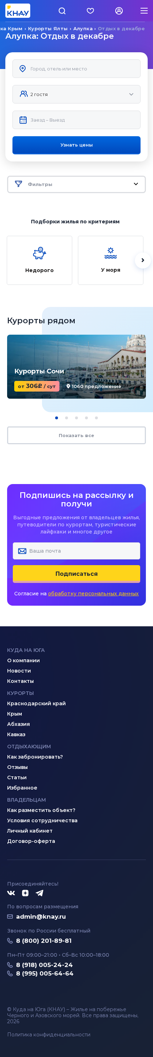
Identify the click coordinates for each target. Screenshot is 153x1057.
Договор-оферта (31, 841)
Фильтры (40, 184)
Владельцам (26, 799)
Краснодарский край (36, 703)
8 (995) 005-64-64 (45, 973)
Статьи (17, 777)
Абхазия (18, 724)
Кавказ (16, 734)
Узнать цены (76, 145)
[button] (56, 417)
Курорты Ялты (48, 28)
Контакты (20, 681)
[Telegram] (40, 893)
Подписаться (77, 573)
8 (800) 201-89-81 (44, 940)
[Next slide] (143, 261)
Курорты (20, 693)
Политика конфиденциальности (48, 1035)
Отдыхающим (29, 746)
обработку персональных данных (93, 593)
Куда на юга (26, 650)
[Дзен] (25, 893)
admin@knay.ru (41, 916)
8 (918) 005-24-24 (44, 964)
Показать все (76, 435)
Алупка (83, 28)
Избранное (22, 788)
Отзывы (17, 767)
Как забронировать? (35, 757)
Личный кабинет (30, 831)
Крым (14, 714)
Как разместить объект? (41, 810)
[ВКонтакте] (11, 893)
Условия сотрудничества (42, 820)
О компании (23, 660)
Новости (19, 671)
